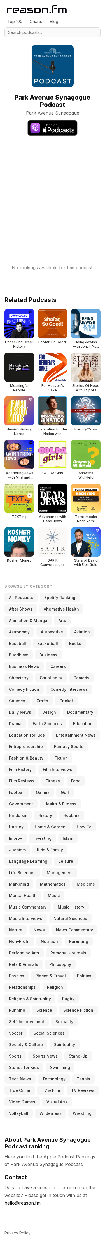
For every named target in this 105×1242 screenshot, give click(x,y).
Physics (16, 975)
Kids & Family (50, 849)
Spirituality (64, 1044)
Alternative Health (61, 609)
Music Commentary (27, 907)
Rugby (68, 998)
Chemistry (19, 677)
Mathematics (53, 884)
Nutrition (49, 941)
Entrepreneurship (26, 746)
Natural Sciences (70, 918)
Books (75, 643)
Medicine (86, 884)
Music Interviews (25, 918)
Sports (15, 1056)
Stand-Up (78, 1056)
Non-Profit (19, 941)
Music (54, 895)
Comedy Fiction (24, 689)
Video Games (22, 1101)
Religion (55, 987)
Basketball (47, 643)
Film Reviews (21, 781)
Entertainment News (76, 735)
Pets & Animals (23, 964)
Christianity (51, 677)
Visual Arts (56, 1101)
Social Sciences (49, 1033)
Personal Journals (68, 952)
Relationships (22, 987)
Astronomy (19, 632)
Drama (15, 723)
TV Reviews (82, 1090)
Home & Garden (50, 826)
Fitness (53, 781)
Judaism (17, 849)
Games (43, 792)
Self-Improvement (26, 1021)
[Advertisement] (52, 195)
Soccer (15, 1033)
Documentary (80, 712)
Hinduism (18, 815)
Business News (24, 666)
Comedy (81, 677)
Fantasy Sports (68, 746)
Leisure (66, 861)
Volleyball (18, 1113)
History (45, 815)
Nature (15, 930)
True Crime (19, 1090)
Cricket (66, 700)
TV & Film (50, 1090)
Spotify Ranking (59, 597)
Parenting (78, 941)
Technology (54, 1079)
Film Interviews (57, 769)
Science (44, 1010)
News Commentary (74, 930)
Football (17, 792)
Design (49, 712)
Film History (20, 769)
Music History (71, 907)
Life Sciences (22, 872)
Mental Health (23, 895)
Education (83, 723)
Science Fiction (78, 1010)
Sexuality (64, 1021)
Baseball (17, 643)
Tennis (83, 1079)
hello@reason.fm (22, 1203)
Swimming (60, 1067)
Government (21, 803)
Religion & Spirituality (30, 998)
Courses (17, 700)
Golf (65, 792)
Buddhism (18, 654)
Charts (36, 21)
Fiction (61, 758)
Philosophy (60, 964)
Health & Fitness (60, 803)
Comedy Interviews (69, 689)
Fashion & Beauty (26, 758)
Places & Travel (50, 975)
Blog (54, 21)
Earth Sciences (47, 723)
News (39, 930)
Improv (15, 838)
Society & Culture (26, 1044)
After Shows (20, 609)
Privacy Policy (17, 1233)
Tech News (20, 1079)
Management (60, 872)
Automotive (52, 632)
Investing (42, 838)
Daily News (20, 712)
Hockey (16, 826)
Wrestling (82, 1113)
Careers (58, 666)
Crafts (42, 700)
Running (17, 1010)
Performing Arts (24, 952)
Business (48, 654)
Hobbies (71, 815)
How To (84, 826)
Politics (84, 975)
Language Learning (28, 861)
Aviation (82, 632)
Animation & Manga (28, 620)
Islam (68, 838)
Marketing (19, 884)
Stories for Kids (24, 1067)
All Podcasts (21, 597)
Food (76, 781)
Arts (62, 620)
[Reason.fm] (36, 9)
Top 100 (14, 21)
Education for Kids (27, 735)
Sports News (45, 1056)
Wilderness (50, 1113)
